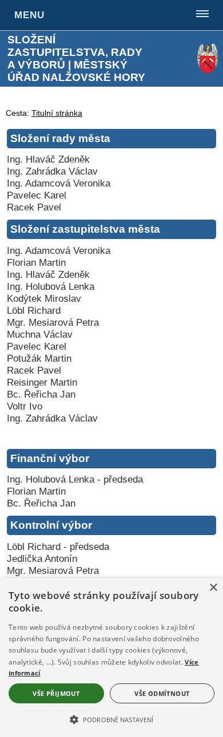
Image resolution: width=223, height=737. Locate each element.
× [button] (213, 588)
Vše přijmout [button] (56, 693)
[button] (111, 719)
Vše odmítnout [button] (161, 693)
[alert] (111, 657)
